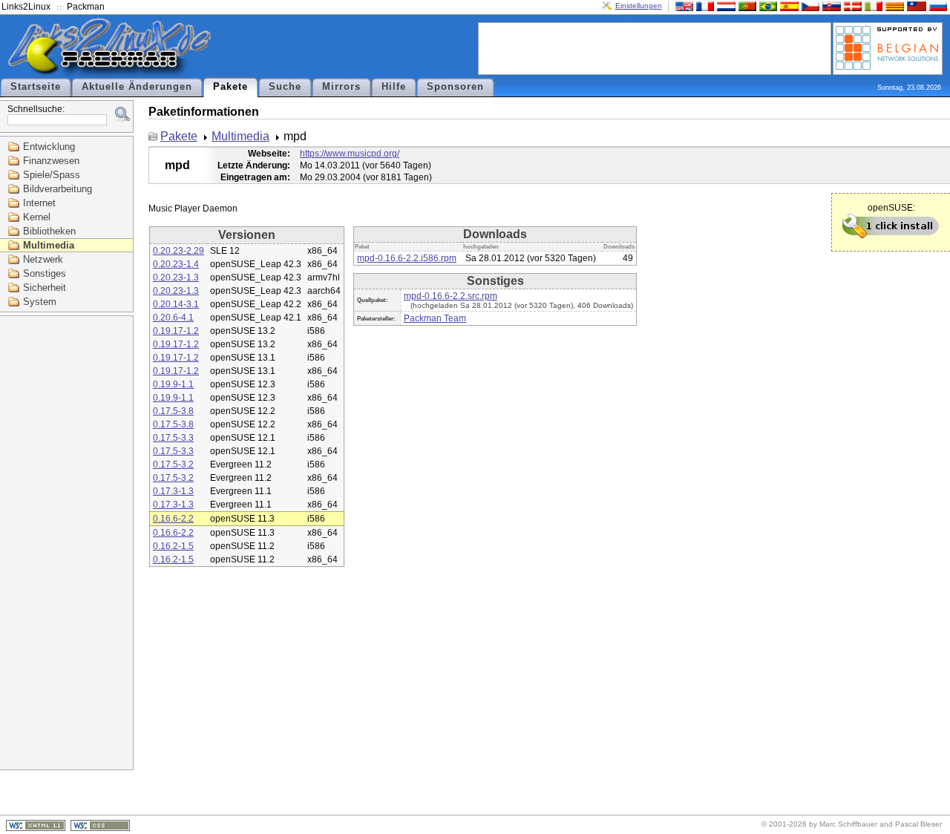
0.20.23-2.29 (178, 251)
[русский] (936, 5)
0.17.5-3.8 (173, 411)
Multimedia (48, 245)
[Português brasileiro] (766, 5)
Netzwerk (43, 259)
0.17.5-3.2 (173, 464)
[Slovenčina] (829, 5)
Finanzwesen (51, 160)
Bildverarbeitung (57, 188)
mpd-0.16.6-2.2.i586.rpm (406, 258)
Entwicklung (49, 146)
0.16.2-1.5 (173, 546)
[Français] (703, 5)
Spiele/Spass (51, 174)
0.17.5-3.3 (173, 438)
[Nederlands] (724, 5)
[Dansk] (851, 5)
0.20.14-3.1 (176, 304)
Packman (86, 6)
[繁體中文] (915, 5)
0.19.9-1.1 (173, 384)
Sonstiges (44, 273)
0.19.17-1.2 (176, 331)
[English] (682, 5)
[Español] (787, 5)
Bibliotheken (49, 231)
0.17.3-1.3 (173, 491)
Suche (285, 87)
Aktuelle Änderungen (137, 87)
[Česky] (809, 5)
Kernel (36, 217)
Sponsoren (455, 87)
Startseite (35, 87)
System (39, 301)
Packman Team (435, 318)
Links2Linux (25, 6)
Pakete (230, 87)
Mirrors (341, 87)
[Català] (892, 5)
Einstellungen (638, 5)
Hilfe (393, 87)
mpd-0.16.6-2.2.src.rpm (450, 296)
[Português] (746, 5)
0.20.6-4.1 (173, 317)
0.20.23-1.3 (176, 277)
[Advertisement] (654, 47)
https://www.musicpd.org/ (349, 153)
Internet (39, 202)
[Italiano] (872, 5)
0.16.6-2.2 (173, 518)
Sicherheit (44, 287)
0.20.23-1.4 (176, 264)
